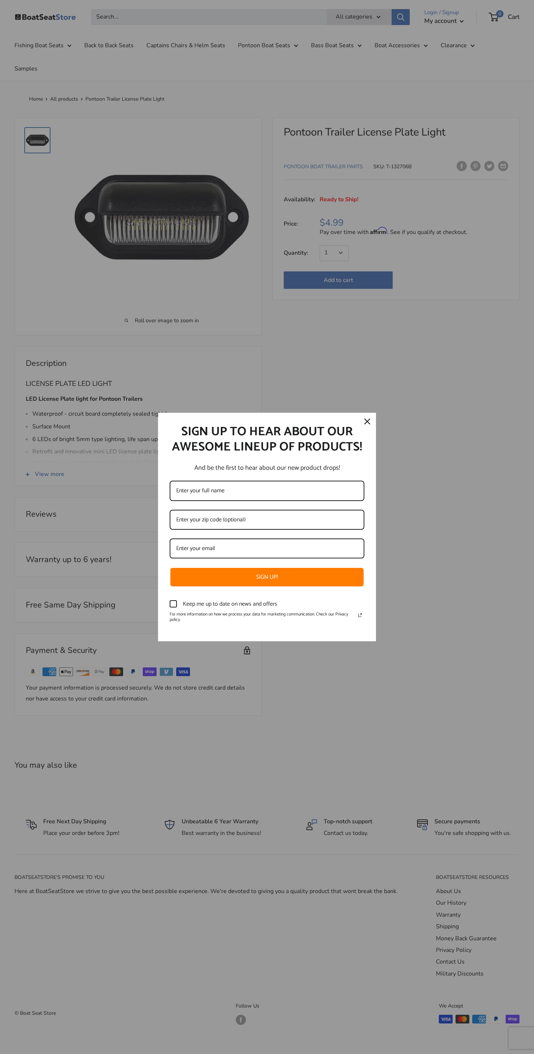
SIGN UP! (267, 577)
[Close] (367, 421)
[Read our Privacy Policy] (360, 615)
